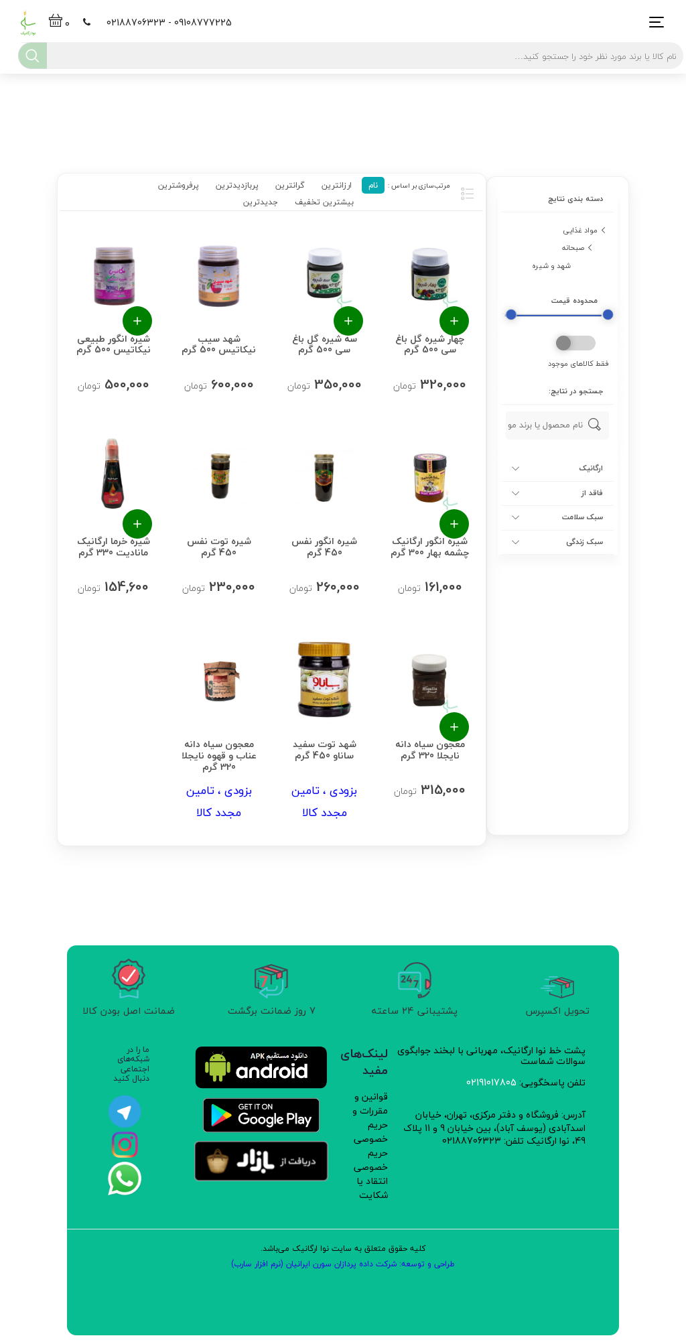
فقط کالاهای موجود (578, 364)
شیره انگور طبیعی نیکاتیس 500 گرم (113, 343)
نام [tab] (373, 185)
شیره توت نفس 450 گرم (218, 546)
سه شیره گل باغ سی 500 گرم (324, 343)
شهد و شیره (551, 265)
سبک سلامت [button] (582, 517)
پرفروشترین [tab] (178, 185)
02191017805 (491, 1082)
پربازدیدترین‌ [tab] (237, 185)
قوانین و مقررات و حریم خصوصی (370, 1117)
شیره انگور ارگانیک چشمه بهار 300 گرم (430, 546)
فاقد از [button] (592, 493)
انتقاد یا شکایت (372, 1188)
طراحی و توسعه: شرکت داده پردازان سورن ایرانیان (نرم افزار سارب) (343, 1264)
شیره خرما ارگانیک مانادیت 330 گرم (112, 546)
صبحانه (573, 247)
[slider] (511, 314)
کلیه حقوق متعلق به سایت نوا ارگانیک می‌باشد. (343, 1249)
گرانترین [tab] (290, 185)
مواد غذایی (580, 230)
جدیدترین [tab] (260, 202)
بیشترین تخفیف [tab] (324, 202)
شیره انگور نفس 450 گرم (324, 546)
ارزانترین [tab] (337, 185)
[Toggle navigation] (652, 22)
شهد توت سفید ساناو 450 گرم (324, 749)
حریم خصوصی (371, 1160)
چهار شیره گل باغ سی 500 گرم (429, 343)
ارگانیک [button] (591, 468)
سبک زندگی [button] (584, 542)
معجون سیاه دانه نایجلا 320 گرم (430, 749)
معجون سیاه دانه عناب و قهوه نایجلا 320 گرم (218, 754)
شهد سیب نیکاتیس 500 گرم (219, 343)
